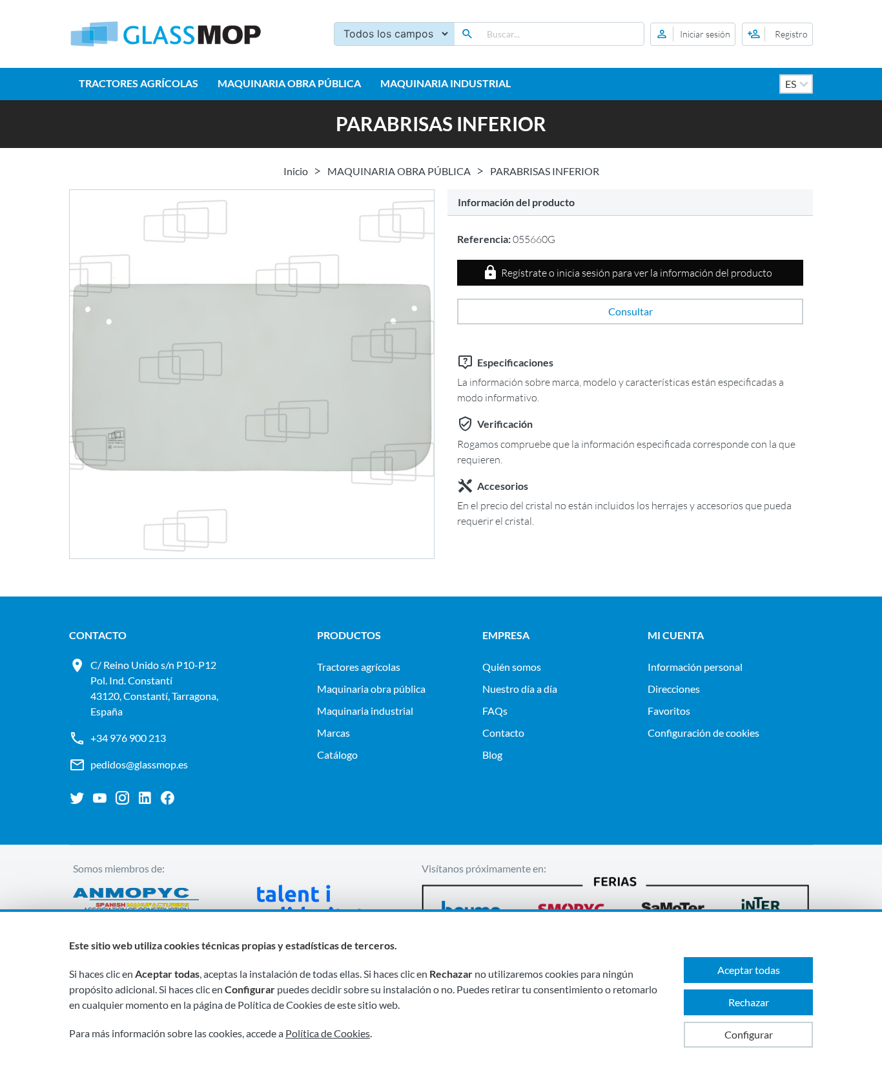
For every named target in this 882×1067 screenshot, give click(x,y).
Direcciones (674, 688)
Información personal (695, 666)
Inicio (295, 171)
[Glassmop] (166, 34)
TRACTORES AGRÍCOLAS (138, 83)
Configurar (748, 1034)
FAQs (495, 710)
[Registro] (777, 34)
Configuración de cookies (703, 732)
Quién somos (511, 666)
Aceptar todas (748, 970)
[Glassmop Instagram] (122, 798)
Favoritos (669, 710)
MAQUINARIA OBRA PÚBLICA (289, 83)
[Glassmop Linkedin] (145, 798)
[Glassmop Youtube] (100, 798)
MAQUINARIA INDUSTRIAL (445, 83)
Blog (492, 754)
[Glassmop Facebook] (167, 798)
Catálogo (337, 754)
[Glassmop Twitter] (77, 798)
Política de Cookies (327, 1033)
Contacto (503, 732)
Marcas (333, 732)
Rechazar (748, 1002)
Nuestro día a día (519, 688)
